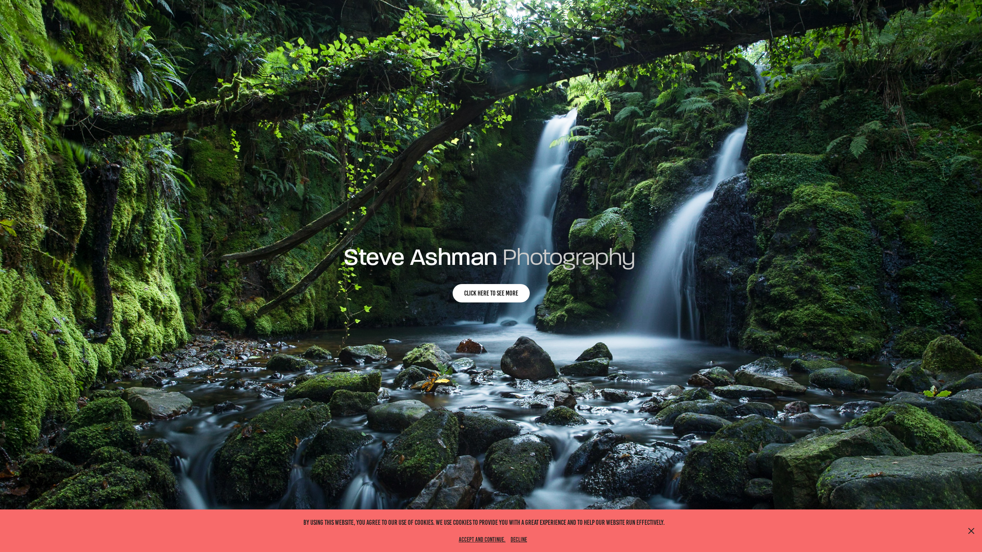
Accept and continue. (482, 539)
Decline (519, 539)
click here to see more (491, 293)
